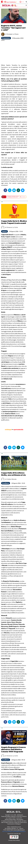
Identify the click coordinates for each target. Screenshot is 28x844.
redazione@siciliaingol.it (19, 830)
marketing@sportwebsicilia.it (19, 831)
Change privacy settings (14, 840)
